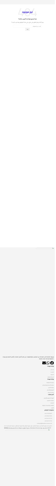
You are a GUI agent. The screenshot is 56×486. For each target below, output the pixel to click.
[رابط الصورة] (45, 301)
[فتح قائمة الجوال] (53, 2)
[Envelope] (44, 363)
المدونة (52, 375)
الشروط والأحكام (50, 390)
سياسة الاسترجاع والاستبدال (48, 385)
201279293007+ (48, 413)
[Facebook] (52, 363)
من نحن (52, 370)
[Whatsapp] (48, 363)
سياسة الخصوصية (50, 382)
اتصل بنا (52, 372)
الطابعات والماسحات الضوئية (48, 405)
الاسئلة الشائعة (51, 377)
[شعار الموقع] (27, 2)
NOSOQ (6, 428)
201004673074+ (48, 416)
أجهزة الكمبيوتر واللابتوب (49, 398)
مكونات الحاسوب (50, 400)
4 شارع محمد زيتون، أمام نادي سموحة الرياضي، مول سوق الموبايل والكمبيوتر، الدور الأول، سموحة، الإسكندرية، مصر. (28, 426)
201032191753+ (48, 418)
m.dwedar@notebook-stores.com (44, 423)
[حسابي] (1, 2)
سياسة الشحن (51, 387)
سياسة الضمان (51, 392)
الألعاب (52, 408)
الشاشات (52, 403)
